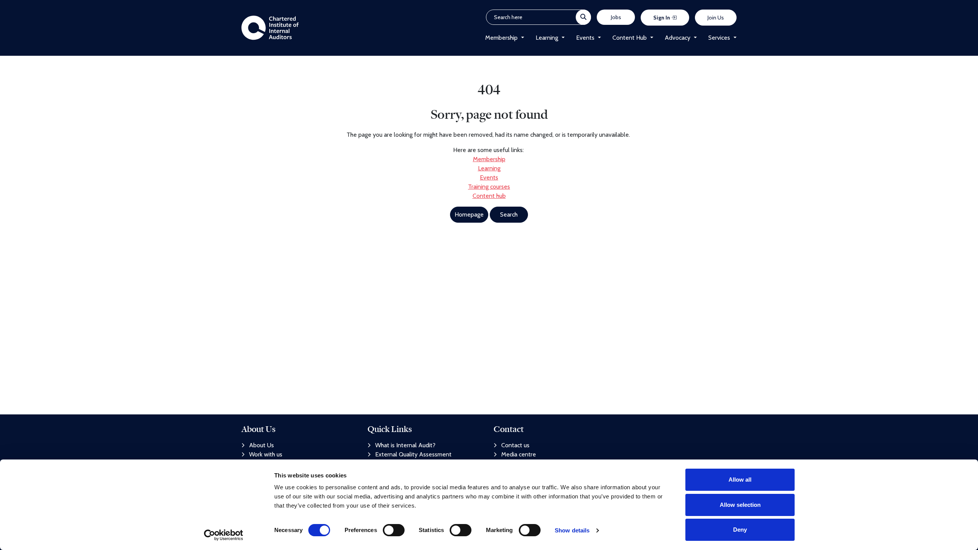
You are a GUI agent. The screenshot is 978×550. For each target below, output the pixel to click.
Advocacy (677, 37)
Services (719, 37)
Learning (547, 37)
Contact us (515, 445)
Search (509, 214)
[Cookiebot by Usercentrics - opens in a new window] (223, 535)
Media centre (518, 454)
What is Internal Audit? (405, 445)
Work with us (265, 454)
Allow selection (740, 504)
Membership (501, 37)
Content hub (489, 195)
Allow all (740, 479)
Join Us (716, 17)
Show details (572, 530)
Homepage (469, 214)
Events (585, 37)
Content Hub (629, 37)
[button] (521, 37)
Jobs (616, 17)
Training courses (489, 186)
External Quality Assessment (413, 454)
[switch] (394, 530)
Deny (740, 529)
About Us (261, 445)
